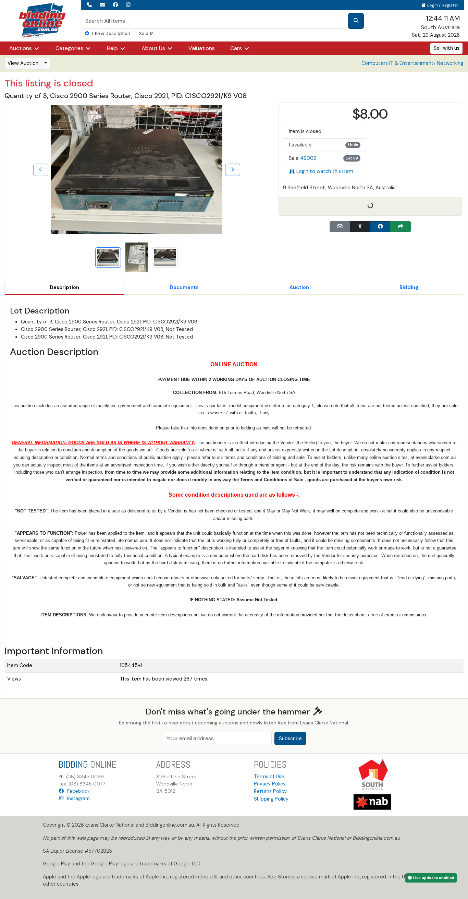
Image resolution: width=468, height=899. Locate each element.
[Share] (400, 226)
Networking (450, 63)
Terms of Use (269, 776)
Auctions (21, 48)
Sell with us (446, 48)
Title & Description (110, 33)
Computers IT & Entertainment (397, 63)
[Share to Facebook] (380, 226)
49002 (308, 158)
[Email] (340, 226)
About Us (154, 48)
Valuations (201, 48)
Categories (70, 48)
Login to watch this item (324, 171)
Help (113, 48)
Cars (236, 48)
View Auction (23, 63)
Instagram (77, 798)
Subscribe (290, 738)
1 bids (353, 144)
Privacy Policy (270, 784)
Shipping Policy (271, 799)
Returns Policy (270, 791)
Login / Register (442, 5)
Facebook (77, 791)
